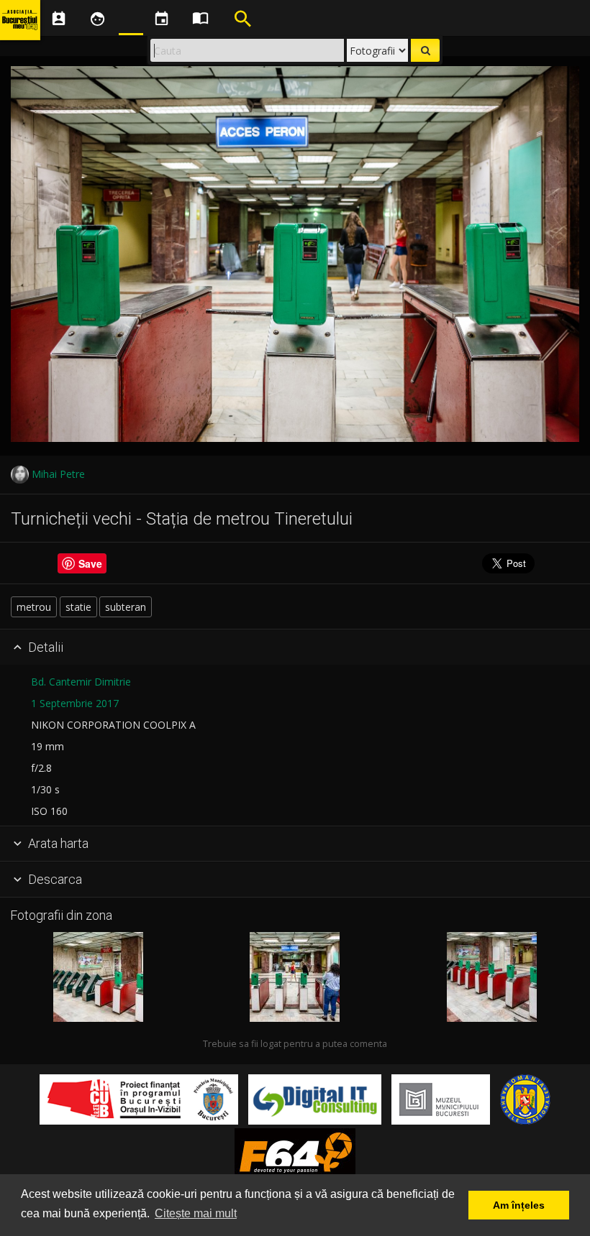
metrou (34, 607)
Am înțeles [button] (519, 1205)
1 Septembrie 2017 (75, 703)
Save (90, 563)
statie (78, 607)
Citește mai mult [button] (196, 1213)
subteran (125, 607)
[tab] (295, 647)
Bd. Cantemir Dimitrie (81, 681)
